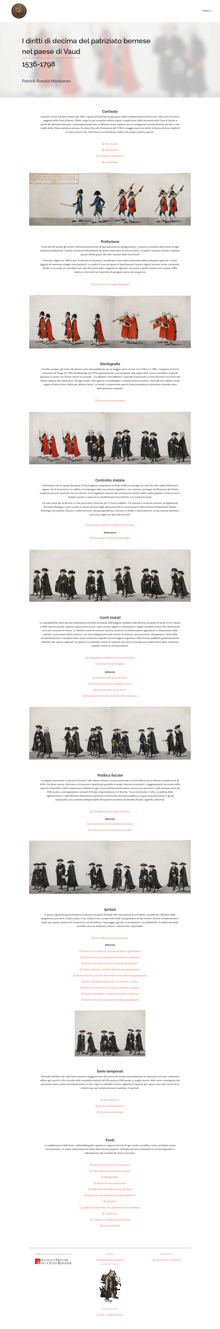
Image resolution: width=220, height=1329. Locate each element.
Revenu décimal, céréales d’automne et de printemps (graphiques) (111, 975)
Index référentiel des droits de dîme (111, 1170)
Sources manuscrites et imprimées (111, 1164)
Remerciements (111, 1225)
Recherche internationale (111, 400)
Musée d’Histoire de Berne (167, 1259)
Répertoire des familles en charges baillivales (111, 1195)
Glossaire (111, 1201)
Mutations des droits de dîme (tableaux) (111, 823)
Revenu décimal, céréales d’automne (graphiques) (111, 963)
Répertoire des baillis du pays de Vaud (111, 1189)
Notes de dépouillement (111, 1105)
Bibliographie (111, 1176)
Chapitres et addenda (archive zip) (111, 1219)
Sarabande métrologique (111, 663)
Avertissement (111, 1099)
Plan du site (111, 143)
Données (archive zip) (111, 1111)
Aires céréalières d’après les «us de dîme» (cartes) (111, 981)
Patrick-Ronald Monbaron (109, 1259)
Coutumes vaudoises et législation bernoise (111, 524)
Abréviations (111, 149)
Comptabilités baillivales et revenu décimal (111, 657)
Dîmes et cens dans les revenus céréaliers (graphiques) (111, 951)
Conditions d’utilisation (111, 155)
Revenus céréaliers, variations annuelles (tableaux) (111, 993)
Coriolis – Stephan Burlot (110, 1314)
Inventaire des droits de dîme (111, 677)
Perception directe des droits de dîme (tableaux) (111, 695)
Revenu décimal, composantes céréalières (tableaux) (111, 957)
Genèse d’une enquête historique (111, 284)
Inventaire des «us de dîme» (111, 689)
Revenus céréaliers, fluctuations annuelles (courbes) (111, 987)
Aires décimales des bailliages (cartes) (111, 683)
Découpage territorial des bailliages (111, 537)
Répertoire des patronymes (111, 1183)
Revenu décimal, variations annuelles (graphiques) (111, 999)
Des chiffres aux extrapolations (111, 938)
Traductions (111, 1213)
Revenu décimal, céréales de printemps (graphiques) (111, 969)
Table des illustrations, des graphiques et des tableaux (111, 1207)
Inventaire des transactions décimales (111, 829)
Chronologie (111, 162)
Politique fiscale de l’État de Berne (111, 811)
